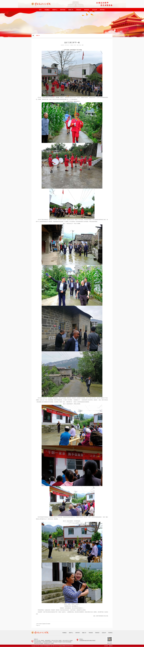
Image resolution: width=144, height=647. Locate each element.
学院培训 (78, 9)
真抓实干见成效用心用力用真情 (44, 623)
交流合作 (94, 9)
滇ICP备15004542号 (55, 645)
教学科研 (62, 9)
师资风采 (86, 9)
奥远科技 (110, 645)
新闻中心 (54, 9)
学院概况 (46, 9)
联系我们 (102, 9)
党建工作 (70, 9)
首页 (40, 9)
